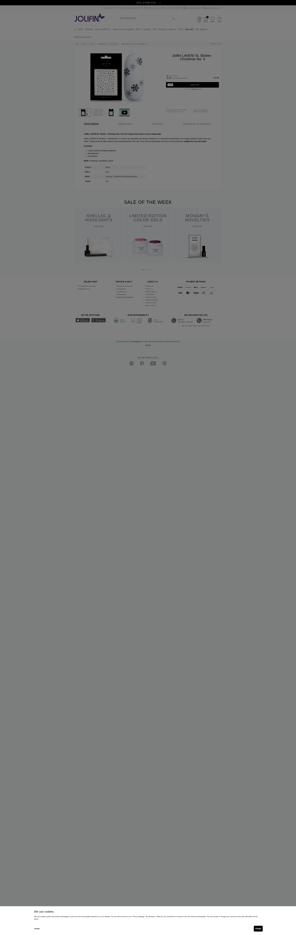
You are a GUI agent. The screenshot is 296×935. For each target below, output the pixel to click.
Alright (258, 929)
